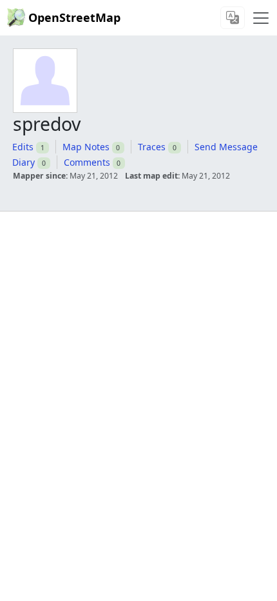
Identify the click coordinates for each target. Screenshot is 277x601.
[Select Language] (232, 17)
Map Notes (86, 147)
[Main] (261, 18)
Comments (87, 162)
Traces (152, 147)
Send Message (226, 147)
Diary (23, 162)
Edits (22, 147)
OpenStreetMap (74, 17)
